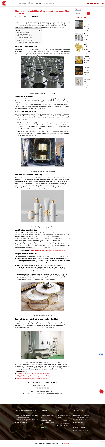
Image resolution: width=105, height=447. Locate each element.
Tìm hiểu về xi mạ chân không (24, 37)
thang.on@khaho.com (80, 427)
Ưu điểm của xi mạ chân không (25, 39)
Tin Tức (38, 3)
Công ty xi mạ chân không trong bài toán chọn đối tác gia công (47, 250)
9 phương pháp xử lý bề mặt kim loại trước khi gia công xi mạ (33, 373)
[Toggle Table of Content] (39, 30)
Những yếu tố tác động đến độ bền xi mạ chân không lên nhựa (33, 376)
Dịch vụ (51, 3)
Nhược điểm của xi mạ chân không (26, 40)
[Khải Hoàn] (8, 3)
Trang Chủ (22, 3)
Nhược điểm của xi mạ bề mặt (25, 35)
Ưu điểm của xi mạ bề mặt (24, 34)
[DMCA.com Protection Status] (44, 427)
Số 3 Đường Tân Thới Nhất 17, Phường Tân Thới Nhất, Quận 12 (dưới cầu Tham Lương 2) (81, 417)
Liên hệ (45, 3)
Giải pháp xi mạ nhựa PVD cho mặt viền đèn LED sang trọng (32, 378)
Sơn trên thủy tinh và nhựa (63, 420)
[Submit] (88, 13)
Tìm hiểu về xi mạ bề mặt (23, 32)
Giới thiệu (31, 3)
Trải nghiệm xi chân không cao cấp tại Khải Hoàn (29, 42)
